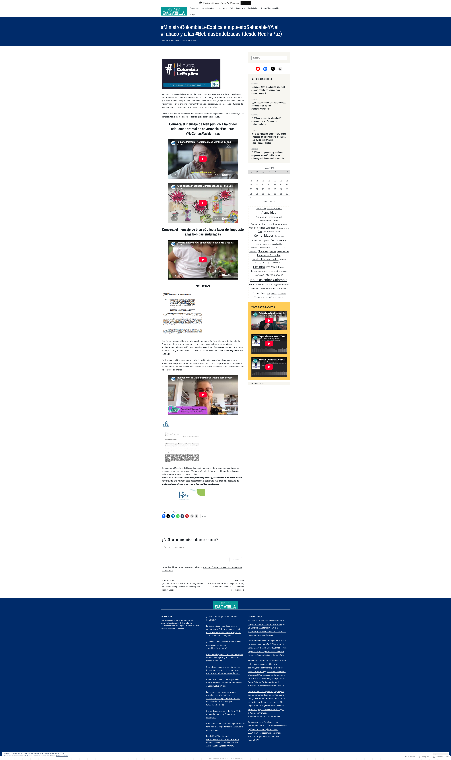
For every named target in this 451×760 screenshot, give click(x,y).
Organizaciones (281, 284)
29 (281, 193)
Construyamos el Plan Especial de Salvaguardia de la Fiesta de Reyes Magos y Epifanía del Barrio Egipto (267, 651)
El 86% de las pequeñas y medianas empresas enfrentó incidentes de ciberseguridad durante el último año (267, 155)
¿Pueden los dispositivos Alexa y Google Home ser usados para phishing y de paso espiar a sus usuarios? (182, 586)
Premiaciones (266, 289)
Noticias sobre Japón (260, 284)
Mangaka (283, 271)
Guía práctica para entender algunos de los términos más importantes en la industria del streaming (225, 726)
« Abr (266, 201)
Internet (280, 266)
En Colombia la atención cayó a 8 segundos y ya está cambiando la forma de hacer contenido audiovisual (267, 631)
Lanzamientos (274, 271)
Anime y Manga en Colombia (269, 220)
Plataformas (255, 289)
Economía (273, 252)
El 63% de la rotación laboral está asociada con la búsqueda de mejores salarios (266, 121)
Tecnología (259, 297)
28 (275, 193)
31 (251, 197)
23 (287, 189)
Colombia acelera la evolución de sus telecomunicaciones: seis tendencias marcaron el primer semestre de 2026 (223, 670)
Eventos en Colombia (268, 255)
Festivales (283, 259)
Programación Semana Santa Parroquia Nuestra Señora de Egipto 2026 (264, 736)
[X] (273, 69)
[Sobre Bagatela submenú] (215, 8)
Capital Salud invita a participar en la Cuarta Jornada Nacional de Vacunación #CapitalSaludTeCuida (224, 682)
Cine (260, 231)
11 (257, 184)
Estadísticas (283, 251)
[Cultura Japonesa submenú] (244, 8)
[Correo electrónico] (280, 69)
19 (263, 189)
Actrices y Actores (274, 208)
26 (263, 193)
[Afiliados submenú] (197, 14)
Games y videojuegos (262, 263)
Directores (263, 251)
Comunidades (264, 235)
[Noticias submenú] (226, 8)
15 (281, 184)
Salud (268, 293)
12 (263, 184)
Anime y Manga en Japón (265, 224)
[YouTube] (258, 69)
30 (287, 193)
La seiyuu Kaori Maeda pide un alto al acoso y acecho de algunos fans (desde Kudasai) (268, 90)
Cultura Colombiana (260, 247)
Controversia (278, 240)
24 (251, 193)
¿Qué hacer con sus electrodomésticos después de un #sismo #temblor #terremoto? (268, 105)
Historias (259, 267)
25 (257, 193)
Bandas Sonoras (284, 228)
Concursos (279, 236)
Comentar (235, 559)
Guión (281, 263)
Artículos (253, 227)
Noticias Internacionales (268, 274)
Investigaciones (259, 270)
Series (273, 293)
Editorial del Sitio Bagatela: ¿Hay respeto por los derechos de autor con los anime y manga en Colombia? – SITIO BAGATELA (267, 695)
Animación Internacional (269, 216)
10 (251, 184)
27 (269, 193)
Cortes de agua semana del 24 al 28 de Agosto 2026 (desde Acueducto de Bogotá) (223, 714)
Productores (280, 288)
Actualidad (268, 212)
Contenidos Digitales (260, 240)
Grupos (275, 262)
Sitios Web (282, 293)
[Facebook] (265, 69)
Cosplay (258, 244)
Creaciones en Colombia (272, 244)
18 (257, 189)
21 (275, 189)
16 (287, 184)
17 (251, 189)
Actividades (261, 208)
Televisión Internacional (274, 297)
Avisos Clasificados (268, 227)
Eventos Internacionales (265, 259)
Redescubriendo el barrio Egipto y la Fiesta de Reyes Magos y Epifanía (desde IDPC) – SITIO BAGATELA (267, 644)
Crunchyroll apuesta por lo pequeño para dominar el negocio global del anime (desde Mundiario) (224, 657)
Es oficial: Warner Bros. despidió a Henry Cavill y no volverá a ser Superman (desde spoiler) (226, 586)
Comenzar (245, 3)
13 (269, 184)
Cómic (286, 248)
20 (269, 189)
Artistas (284, 224)
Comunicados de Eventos (271, 231)
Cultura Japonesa (277, 248)
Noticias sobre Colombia (268, 279)
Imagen (270, 266)
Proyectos (259, 293)
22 (281, 189)
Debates (253, 251)
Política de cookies (62, 756)
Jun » (272, 201)
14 (275, 184)
